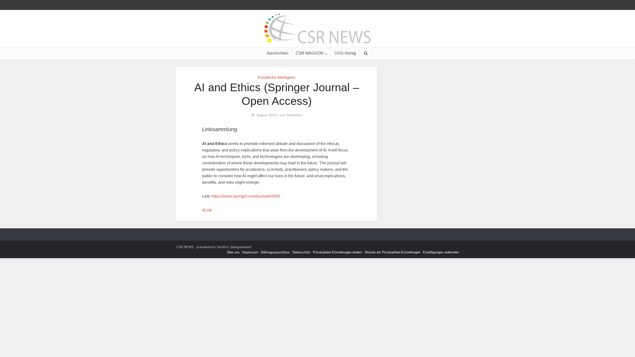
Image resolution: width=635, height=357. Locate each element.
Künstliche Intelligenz (276, 77)
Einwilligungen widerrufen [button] (441, 252)
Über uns (233, 252)
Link (208, 210)
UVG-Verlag (345, 53)
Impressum (250, 252)
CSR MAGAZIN (309, 53)
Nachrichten (277, 53)
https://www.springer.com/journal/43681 (246, 196)
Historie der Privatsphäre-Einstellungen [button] (392, 252)
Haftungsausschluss (275, 252)
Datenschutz (301, 252)
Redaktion (294, 115)
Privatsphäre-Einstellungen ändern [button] (337, 252)
